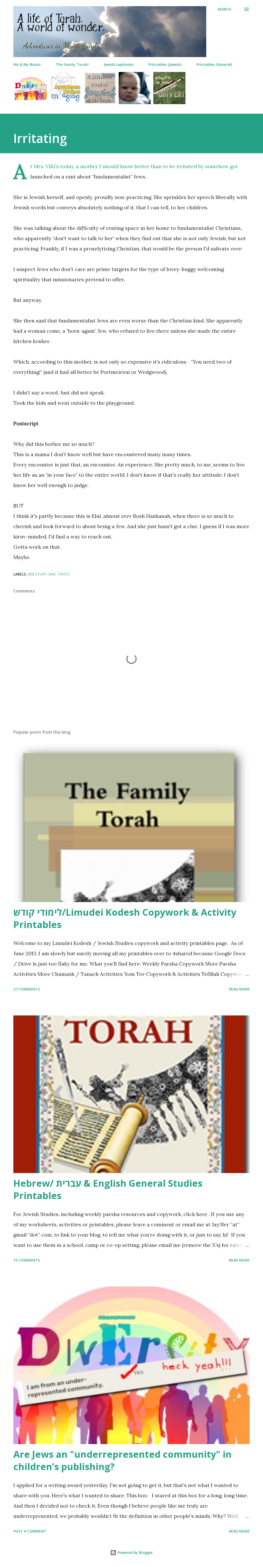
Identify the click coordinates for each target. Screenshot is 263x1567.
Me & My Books (27, 64)
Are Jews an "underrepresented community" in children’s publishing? (122, 1460)
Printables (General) (214, 64)
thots (64, 574)
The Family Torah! (72, 64)
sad (51, 574)
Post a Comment (29, 1531)
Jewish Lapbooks (118, 64)
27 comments (26, 989)
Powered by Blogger (134, 1552)
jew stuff (37, 574)
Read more (239, 989)
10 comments (26, 1260)
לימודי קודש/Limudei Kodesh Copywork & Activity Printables (124, 918)
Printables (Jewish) (164, 64)
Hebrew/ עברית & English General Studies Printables (107, 1189)
